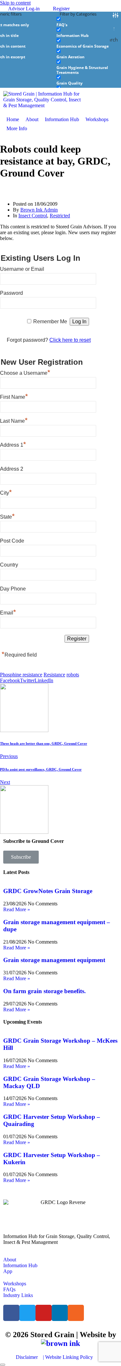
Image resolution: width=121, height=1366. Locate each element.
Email (8, 611)
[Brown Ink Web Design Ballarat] (60, 1343)
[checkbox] (88, 22)
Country (9, 565)
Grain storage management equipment (54, 960)
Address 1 (13, 444)
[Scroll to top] (2, 1365)
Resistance (54, 674)
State (7, 516)
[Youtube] (43, 1313)
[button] (20, 128)
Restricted (60, 215)
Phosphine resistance (21, 674)
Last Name (14, 420)
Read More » (16, 909)
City (6, 492)
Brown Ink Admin (39, 209)
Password (11, 293)
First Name (14, 396)
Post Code (12, 541)
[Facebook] (11, 1313)
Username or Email (22, 269)
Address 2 (11, 469)
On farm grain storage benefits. (44, 991)
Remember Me (50, 321)
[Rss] (76, 1313)
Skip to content (15, 3)
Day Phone (13, 588)
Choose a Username (25, 372)
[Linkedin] (60, 1313)
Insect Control (32, 215)
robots (72, 674)
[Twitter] (27, 1313)
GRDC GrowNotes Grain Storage (47, 891)
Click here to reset (70, 340)
